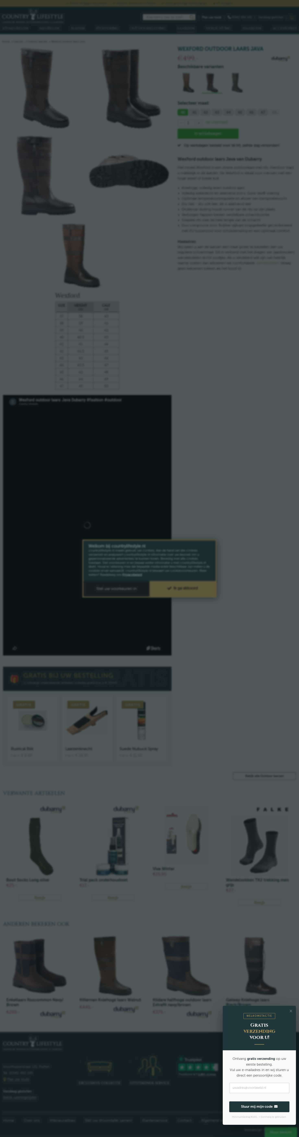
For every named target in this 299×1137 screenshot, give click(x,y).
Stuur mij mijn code (257, 1107)
